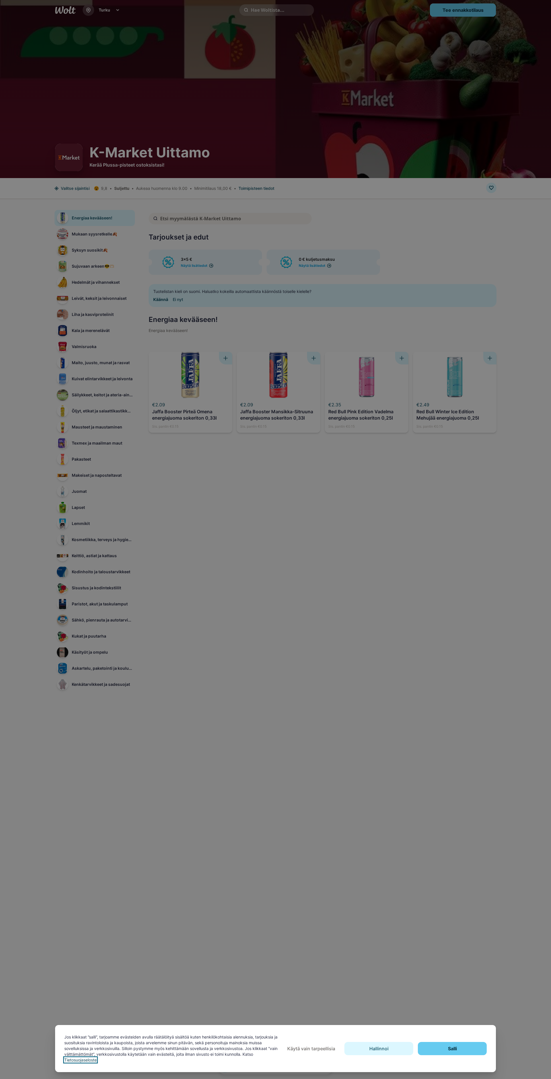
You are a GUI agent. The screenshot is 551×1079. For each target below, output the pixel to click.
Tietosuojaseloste (80, 1059)
